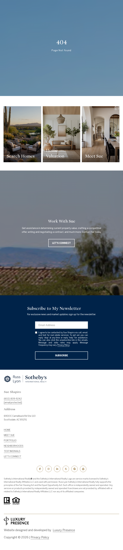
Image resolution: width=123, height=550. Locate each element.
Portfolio (10, 440)
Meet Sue (9, 435)
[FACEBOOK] (40, 469)
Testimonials (12, 451)
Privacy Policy (63, 345)
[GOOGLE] (74, 469)
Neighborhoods (13, 446)
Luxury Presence (64, 530)
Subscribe (61, 355)
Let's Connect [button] (61, 243)
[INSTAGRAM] (48, 469)
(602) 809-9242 (13, 398)
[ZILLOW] (83, 469)
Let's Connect (12, 456)
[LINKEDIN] (57, 469)
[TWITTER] (66, 469)
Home (7, 430)
